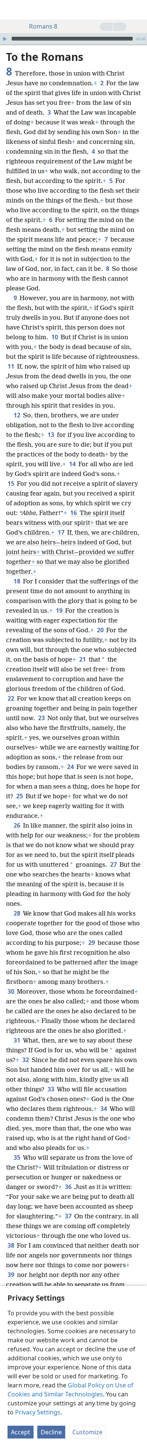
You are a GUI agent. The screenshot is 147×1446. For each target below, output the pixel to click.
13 (51, 435)
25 (20, 796)
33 (51, 1089)
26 (17, 825)
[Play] (5, 39)
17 (62, 532)
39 (11, 1275)
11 (11, 366)
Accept (20, 1432)
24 (71, 767)
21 (83, 659)
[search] (138, 10)
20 (101, 630)
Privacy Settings (37, 1412)
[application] (73, 38)
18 (17, 581)
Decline (51, 1432)
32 (26, 1060)
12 (17, 415)
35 (17, 1157)
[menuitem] (11, 10)
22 (11, 698)
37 (69, 1216)
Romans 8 (43, 26)
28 (17, 913)
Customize (87, 1432)
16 (74, 513)
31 (17, 1040)
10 (55, 337)
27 (114, 864)
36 (69, 1187)
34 (104, 1109)
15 (11, 483)
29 (92, 942)
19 (60, 610)
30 (11, 991)
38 (11, 1245)
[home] (11, 10)
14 (73, 464)
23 (42, 718)
